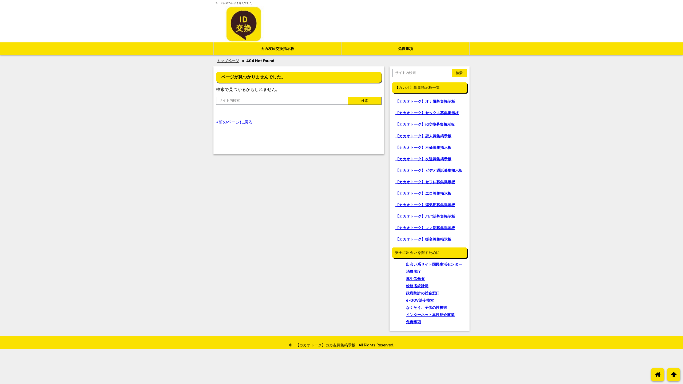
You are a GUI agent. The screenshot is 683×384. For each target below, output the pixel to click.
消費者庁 (413, 271)
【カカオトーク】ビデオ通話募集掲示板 (429, 170)
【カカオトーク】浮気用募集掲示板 (425, 204)
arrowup (674, 374)
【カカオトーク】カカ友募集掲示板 (326, 345)
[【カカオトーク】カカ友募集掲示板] (243, 24)
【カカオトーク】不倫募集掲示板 (423, 147)
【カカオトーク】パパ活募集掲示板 (425, 216)
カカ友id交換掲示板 (277, 48)
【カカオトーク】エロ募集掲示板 (423, 193)
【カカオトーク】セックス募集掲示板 (427, 112)
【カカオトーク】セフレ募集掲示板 (425, 181)
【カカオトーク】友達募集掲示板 (423, 159)
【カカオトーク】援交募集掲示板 (423, 239)
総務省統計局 (417, 285)
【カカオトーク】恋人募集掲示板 (423, 136)
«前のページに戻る (234, 122)
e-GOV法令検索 (420, 300)
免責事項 (405, 48)
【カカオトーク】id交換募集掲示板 (425, 124)
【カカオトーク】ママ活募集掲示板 (425, 227)
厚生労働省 (415, 278)
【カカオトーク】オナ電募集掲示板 (425, 101)
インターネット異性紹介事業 (430, 314)
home (658, 374)
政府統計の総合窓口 (423, 293)
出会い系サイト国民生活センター (434, 264)
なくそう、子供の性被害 (426, 307)
